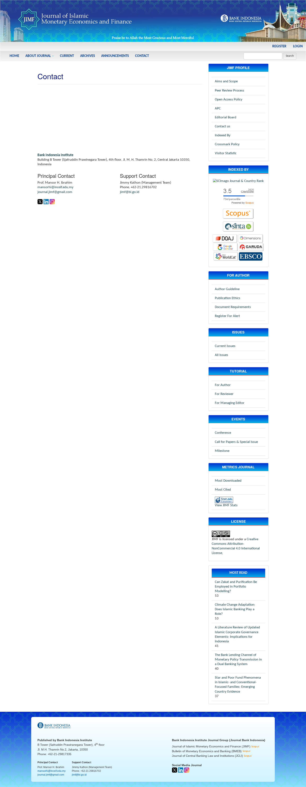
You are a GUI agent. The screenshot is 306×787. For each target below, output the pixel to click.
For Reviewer (224, 394)
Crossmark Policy (227, 144)
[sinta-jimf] (238, 226)
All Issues (221, 355)
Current (67, 56)
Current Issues (225, 346)
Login (298, 46)
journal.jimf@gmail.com (54, 192)
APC (218, 108)
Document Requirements (233, 307)
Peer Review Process (229, 90)
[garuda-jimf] (251, 247)
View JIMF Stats (226, 505)
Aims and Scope (226, 81)
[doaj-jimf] (225, 238)
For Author (223, 385)
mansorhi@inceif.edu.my (55, 187)
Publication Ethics (227, 298)
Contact (142, 56)
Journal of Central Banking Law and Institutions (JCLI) (208, 755)
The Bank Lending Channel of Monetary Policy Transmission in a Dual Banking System (238, 659)
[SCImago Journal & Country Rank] (238, 181)
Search (290, 56)
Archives (87, 56)
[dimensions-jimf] (250, 238)
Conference (223, 433)
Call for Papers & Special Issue (236, 442)
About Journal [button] (38, 56)
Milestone (222, 451)
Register (279, 46)
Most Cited (223, 489)
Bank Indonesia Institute (74, 740)
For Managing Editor (229, 403)
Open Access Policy (228, 99)
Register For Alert (227, 316)
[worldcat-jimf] (225, 256)
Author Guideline (227, 289)
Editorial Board (225, 117)
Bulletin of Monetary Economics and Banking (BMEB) (207, 751)
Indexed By (222, 135)
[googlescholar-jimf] (225, 247)
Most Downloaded (228, 480)
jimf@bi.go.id (129, 192)
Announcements (115, 56)
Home (14, 56)
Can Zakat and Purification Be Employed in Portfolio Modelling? (236, 586)
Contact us (222, 126)
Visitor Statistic (225, 153)
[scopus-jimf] (238, 196)
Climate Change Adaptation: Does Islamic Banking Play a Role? (235, 609)
